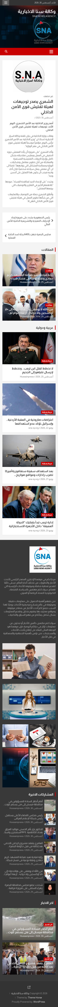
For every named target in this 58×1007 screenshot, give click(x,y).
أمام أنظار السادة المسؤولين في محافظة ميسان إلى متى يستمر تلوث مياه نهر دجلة (24, 804)
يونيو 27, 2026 (46, 479)
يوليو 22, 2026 (46, 428)
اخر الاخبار (47, 902)
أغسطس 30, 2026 (34, 808)
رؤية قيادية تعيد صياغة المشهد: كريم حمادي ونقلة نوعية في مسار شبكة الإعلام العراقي (30, 278)
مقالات (49, 271)
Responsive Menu (5, 3)
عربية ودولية (44, 327)
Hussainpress (27, 282)
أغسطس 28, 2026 (44, 376)
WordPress (39, 1001)
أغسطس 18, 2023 (44, 117)
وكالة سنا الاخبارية (37, 11)
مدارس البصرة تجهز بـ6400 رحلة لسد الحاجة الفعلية (29, 236)
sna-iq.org (34, 428)
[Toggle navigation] (51, 51)
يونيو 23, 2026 (46, 530)
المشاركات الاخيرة (41, 794)
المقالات (47, 249)
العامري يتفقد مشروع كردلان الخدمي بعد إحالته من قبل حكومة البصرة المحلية (23, 846)
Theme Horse (35, 997)
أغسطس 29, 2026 (44, 282)
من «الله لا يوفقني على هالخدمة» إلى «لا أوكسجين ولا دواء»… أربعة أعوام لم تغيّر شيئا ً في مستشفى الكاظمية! (29, 313)
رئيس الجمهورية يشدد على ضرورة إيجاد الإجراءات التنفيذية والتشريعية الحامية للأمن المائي (28, 221)
